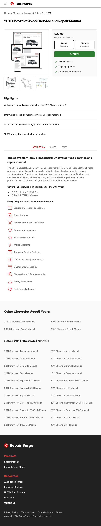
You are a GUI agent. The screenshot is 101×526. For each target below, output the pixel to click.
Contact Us (9, 503)
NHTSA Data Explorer (15, 492)
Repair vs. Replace (13, 487)
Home (7, 13)
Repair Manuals (11, 461)
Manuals (17, 13)
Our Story (9, 497)
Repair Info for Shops (14, 467)
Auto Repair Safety (13, 481)
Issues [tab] (53, 147)
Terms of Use (28, 512)
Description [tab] (38, 147)
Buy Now (74, 54)
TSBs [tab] (64, 147)
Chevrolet (29, 13)
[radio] (64, 44)
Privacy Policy (11, 512)
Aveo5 (40, 13)
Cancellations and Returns (50, 512)
